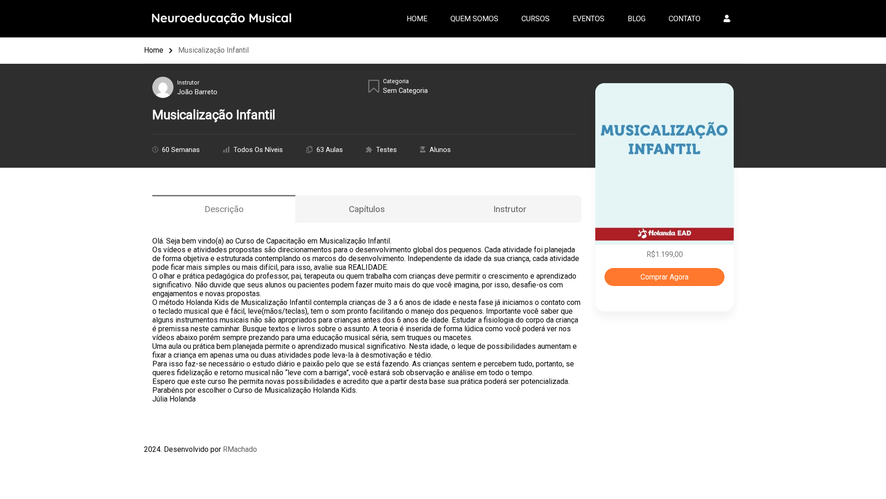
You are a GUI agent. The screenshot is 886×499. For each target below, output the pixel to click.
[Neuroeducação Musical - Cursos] (224, 17)
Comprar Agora (664, 277)
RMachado (240, 449)
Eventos (589, 18)
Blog (637, 18)
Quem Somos (474, 18)
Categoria (396, 81)
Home (417, 18)
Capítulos (367, 209)
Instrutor (188, 82)
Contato (684, 18)
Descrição (224, 209)
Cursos (535, 18)
